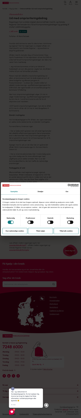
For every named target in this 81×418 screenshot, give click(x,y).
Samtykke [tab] (14, 191)
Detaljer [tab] (40, 191)
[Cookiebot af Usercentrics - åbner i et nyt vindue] (69, 185)
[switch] (31, 222)
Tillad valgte (40, 231)
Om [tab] (67, 191)
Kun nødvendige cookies (15, 231)
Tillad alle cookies (66, 231)
